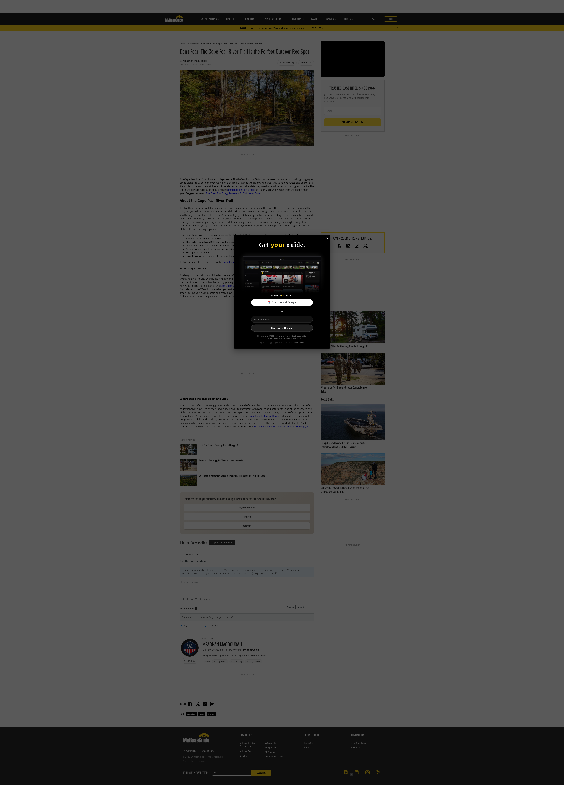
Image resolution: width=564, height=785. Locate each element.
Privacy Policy (298, 343)
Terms (286, 343)
